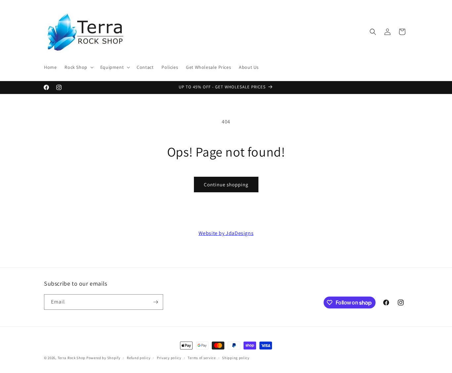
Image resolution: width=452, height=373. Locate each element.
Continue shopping (226, 184)
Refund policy (138, 357)
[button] (78, 67)
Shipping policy (235, 357)
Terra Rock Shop (72, 357)
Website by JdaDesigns (226, 233)
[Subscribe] (155, 302)
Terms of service (201, 357)
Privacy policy (169, 357)
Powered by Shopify (103, 357)
